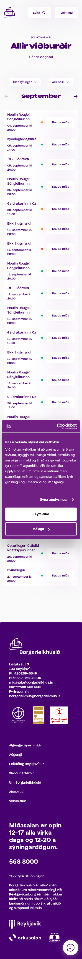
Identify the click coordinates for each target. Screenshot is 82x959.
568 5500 (35, 687)
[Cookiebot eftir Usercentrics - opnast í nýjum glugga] (58, 426)
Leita (36, 12)
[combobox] (25, 82)
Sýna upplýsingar (54, 499)
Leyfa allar (41, 514)
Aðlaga (38, 529)
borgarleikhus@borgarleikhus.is (34, 696)
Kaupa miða (60, 122)
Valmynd (67, 12)
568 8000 (33, 678)
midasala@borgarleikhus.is (31, 682)
